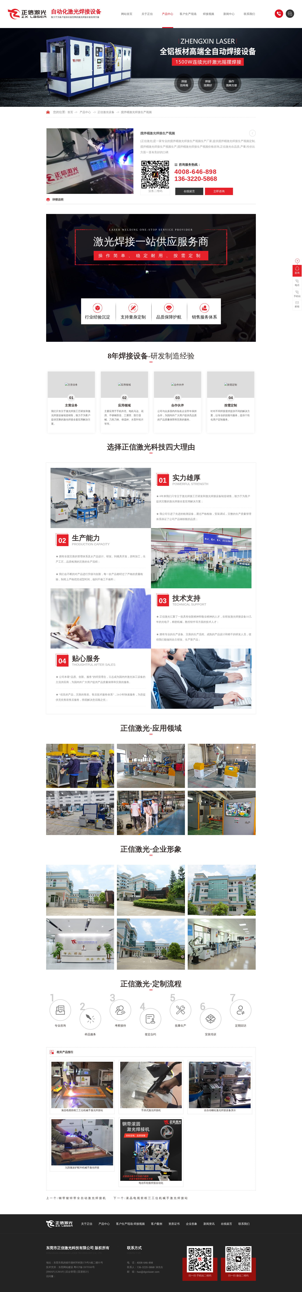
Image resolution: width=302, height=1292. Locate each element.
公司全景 (52, 910)
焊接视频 (208, 13)
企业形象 (191, 1223)
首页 (70, 112)
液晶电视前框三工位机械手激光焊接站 (82, 1110)
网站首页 (126, 13)
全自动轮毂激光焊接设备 (133, 829)
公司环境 (123, 964)
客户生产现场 (188, 13)
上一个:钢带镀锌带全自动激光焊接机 (76, 1198)
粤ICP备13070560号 (84, 1267)
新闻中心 (229, 13)
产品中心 (167, 13)
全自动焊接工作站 (200, 829)
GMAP (59, 1271)
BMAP (50, 1271)
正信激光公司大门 (129, 910)
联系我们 (249, 13)
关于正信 (147, 13)
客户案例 (156, 1223)
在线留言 (189, 191)
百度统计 (83, 1271)
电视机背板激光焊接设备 (62, 782)
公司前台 (52, 964)
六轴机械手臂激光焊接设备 (205, 782)
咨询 (297, 273)
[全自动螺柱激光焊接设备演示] (220, 1084)
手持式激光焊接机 (151, 1110)
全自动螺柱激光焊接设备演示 (220, 1110)
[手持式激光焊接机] (151, 1084)
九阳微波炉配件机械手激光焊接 (82, 1167)
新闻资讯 (209, 1223)
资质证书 (174, 1223)
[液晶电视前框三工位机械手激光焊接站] (82, 1084)
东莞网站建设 (65, 1267)
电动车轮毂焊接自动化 (151, 1183)
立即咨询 (219, 191)
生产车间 (194, 964)
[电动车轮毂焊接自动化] (151, 1149)
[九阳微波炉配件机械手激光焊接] (82, 1142)
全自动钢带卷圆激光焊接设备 (65, 829)
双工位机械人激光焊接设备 (134, 782)
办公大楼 (194, 910)
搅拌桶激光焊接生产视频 (136, 112)
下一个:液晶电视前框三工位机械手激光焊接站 (150, 1198)
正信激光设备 (106, 112)
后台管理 (71, 1271)
